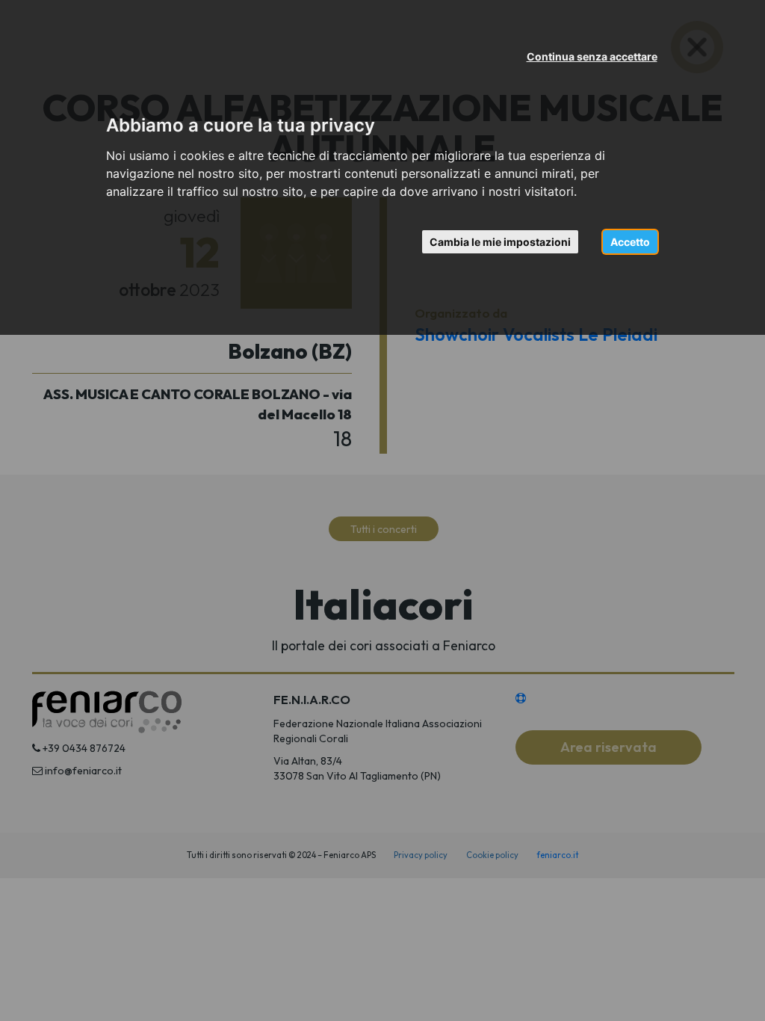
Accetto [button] (630, 241)
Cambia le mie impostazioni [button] (500, 241)
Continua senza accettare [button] (592, 56)
